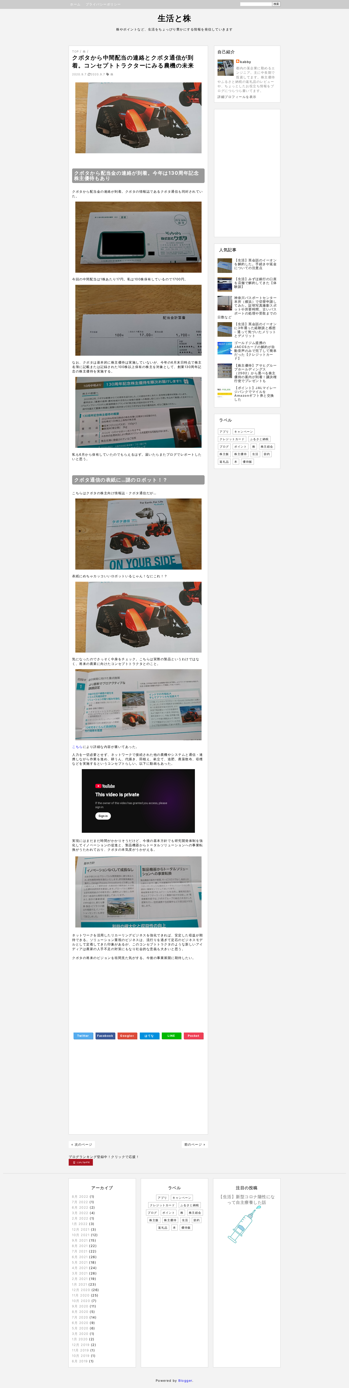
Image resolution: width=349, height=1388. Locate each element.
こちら (77, 747)
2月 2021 (80, 1279)
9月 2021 (80, 1240)
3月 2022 (80, 1213)
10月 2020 (81, 1301)
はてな (149, 1035)
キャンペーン (243, 431)
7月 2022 (80, 1202)
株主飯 (224, 454)
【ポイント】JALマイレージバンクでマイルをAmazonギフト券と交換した (255, 394)
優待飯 (247, 461)
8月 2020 (80, 1312)
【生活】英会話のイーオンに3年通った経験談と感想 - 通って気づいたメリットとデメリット (255, 330)
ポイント (240, 446)
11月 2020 (80, 1295)
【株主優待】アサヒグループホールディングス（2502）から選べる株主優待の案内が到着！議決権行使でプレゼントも (255, 373)
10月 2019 (80, 1356)
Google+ (127, 1035)
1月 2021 (79, 1284)
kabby (245, 62)
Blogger (185, 1381)
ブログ (224, 446)
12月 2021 (80, 1229)
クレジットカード (232, 439)
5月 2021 (80, 1262)
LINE (171, 1035)
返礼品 (224, 461)
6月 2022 (80, 1207)
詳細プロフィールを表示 (237, 97)
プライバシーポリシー (103, 4)
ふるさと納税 (259, 439)
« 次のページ (82, 1144)
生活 (255, 454)
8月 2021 (80, 1246)
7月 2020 (80, 1317)
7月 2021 (80, 1251)
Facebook (105, 1035)
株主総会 (267, 446)
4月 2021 (80, 1268)
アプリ (224, 431)
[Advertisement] (138, 993)
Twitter (83, 1035)
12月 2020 (81, 1290)
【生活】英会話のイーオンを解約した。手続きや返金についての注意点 (255, 264)
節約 (267, 454)
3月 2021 (80, 1273)
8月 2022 (80, 1197)
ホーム (75, 4)
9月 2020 (80, 1306)
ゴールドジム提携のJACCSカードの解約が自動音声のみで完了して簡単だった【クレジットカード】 (255, 350)
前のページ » (195, 1144)
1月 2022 (80, 1224)
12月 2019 (80, 1345)
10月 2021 (80, 1235)
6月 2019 (80, 1361)
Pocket (193, 1035)
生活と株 (174, 18)
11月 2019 (80, 1350)
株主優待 (240, 454)
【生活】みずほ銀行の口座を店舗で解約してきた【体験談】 (255, 283)
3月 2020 (80, 1334)
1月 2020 (80, 1339)
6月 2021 (80, 1257)
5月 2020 (80, 1328)
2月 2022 (80, 1218)
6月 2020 (80, 1323)
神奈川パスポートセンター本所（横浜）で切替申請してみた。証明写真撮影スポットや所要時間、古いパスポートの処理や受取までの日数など (247, 307)
